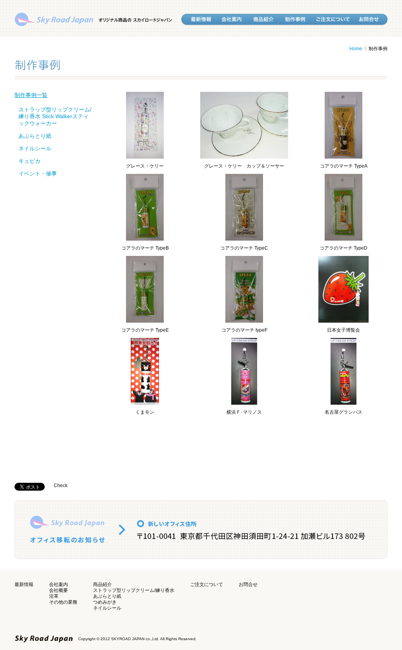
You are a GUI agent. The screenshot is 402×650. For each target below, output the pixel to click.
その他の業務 (63, 602)
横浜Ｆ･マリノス (244, 412)
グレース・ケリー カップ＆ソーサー (244, 166)
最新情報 (24, 584)
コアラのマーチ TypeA (343, 166)
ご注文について (206, 584)
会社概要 (58, 590)
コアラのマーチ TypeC (244, 248)
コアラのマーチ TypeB (145, 248)
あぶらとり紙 (34, 136)
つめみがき (105, 602)
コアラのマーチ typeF (244, 330)
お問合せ (248, 584)
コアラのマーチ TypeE (145, 330)
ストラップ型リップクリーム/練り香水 (133, 590)
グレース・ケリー (145, 166)
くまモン (144, 412)
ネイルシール (34, 148)
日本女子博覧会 (343, 330)
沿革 (53, 596)
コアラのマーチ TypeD (343, 248)
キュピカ (29, 161)
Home (355, 48)
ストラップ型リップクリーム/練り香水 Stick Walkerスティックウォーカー (54, 116)
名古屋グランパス (343, 412)
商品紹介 (102, 584)
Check (61, 485)
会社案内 (58, 584)
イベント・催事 (37, 173)
